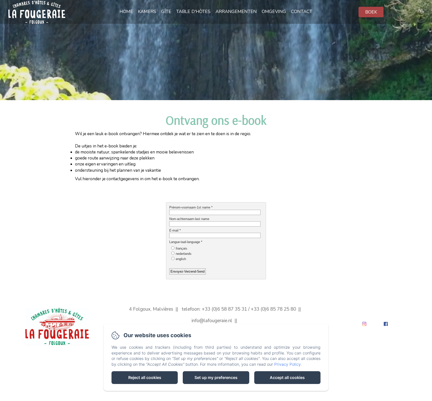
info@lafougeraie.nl (212, 320)
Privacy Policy (287, 364)
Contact (301, 12)
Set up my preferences (216, 377)
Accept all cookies (287, 377)
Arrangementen (236, 12)
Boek (371, 12)
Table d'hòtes (193, 12)
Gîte (166, 12)
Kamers (147, 12)
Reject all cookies (144, 377)
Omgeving (274, 12)
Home (126, 12)
